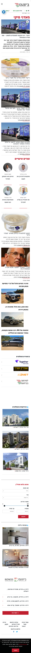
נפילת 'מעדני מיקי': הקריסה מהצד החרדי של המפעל (17, 109)
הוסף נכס (14, 613)
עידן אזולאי (23, 174)
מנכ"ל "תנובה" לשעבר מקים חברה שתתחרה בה (17, 268)
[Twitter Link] (17, 632)
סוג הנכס (26, 488)
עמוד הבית (25, 622)
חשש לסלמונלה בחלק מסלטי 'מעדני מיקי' (17, 234)
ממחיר (27, 509)
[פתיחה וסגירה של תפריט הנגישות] (4, 12)
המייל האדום (16, 624)
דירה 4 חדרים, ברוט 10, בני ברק (19, 545)
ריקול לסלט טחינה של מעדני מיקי (18, 78)
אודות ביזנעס (14, 622)
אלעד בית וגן (25, 449)
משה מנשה (7, 174)
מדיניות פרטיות (13, 626)
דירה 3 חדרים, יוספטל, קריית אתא (18, 605)
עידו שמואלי (7, 197)
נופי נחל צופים (24, 427)
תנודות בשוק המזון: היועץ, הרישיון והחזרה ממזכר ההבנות (17, 143)
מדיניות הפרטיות (23, 644)
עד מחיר (11, 509)
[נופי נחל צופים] (12, 427)
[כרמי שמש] (14, 471)
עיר (27, 495)
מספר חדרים (25, 502)
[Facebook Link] (13, 632)
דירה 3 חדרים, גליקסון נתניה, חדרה (18, 601)
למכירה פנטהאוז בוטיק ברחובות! (18, 567)
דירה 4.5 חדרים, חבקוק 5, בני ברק (18, 597)
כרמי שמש (25, 471)
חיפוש (23, 517)
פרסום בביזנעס (15, 629)
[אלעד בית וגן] (14, 449)
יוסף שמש (23, 197)
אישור (15, 650)
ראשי (29, 13)
